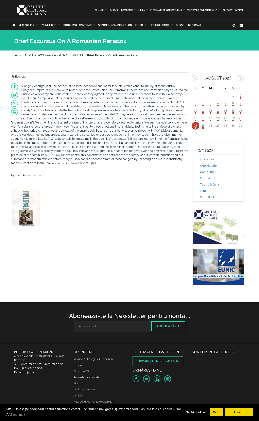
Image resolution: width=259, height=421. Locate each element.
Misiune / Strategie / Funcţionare (93, 359)
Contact (227, 10)
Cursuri (113, 10)
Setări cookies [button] (196, 412)
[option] (26, 208)
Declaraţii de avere (84, 389)
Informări (194, 25)
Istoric (77, 383)
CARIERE (239, 10)
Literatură (207, 159)
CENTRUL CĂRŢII (160, 25)
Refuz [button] (217, 412)
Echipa (77, 365)
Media (141, 10)
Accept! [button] (239, 412)
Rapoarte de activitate (86, 377)
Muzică (205, 178)
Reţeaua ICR (26, 25)
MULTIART (207, 197)
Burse (180, 25)
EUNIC (139, 25)
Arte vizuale (208, 165)
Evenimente (48, 25)
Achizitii (78, 395)
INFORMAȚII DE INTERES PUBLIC (166, 10)
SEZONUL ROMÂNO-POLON (115, 25)
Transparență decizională (202, 10)
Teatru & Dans (210, 184)
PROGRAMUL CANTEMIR (77, 25)
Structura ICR (81, 371)
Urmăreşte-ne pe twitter (158, 361)
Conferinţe (207, 172)
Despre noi (127, 10)
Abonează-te (168, 326)
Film (203, 190)
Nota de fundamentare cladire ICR (93, 401)
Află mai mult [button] (15, 414)
